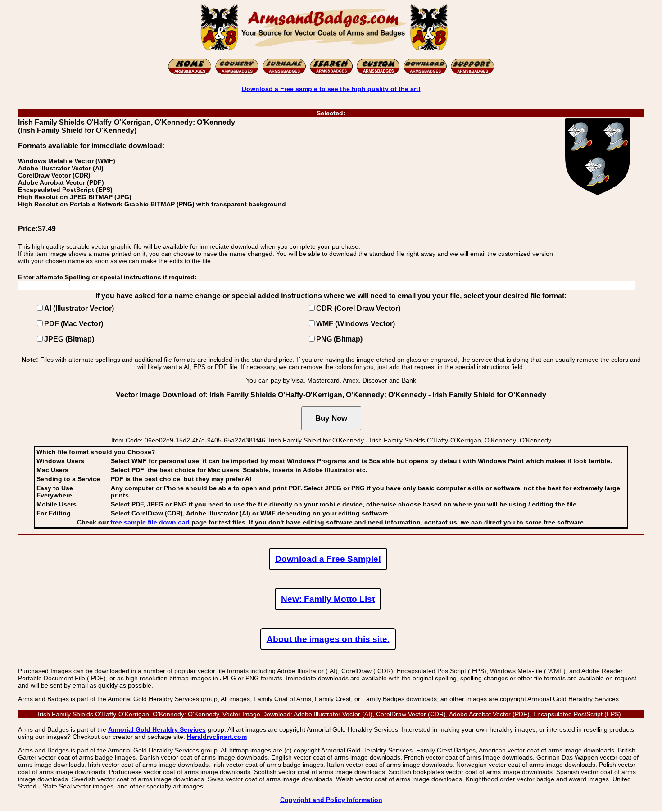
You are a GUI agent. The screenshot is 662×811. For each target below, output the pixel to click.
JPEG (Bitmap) (69, 339)
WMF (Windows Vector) (355, 324)
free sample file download (150, 522)
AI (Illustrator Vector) (79, 308)
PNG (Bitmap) (339, 339)
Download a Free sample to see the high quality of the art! (331, 88)
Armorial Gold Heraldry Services (157, 729)
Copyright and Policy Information (331, 799)
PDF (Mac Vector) (73, 324)
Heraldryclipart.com (217, 736)
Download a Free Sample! (328, 559)
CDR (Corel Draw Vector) (358, 308)
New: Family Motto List (328, 599)
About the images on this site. (328, 639)
